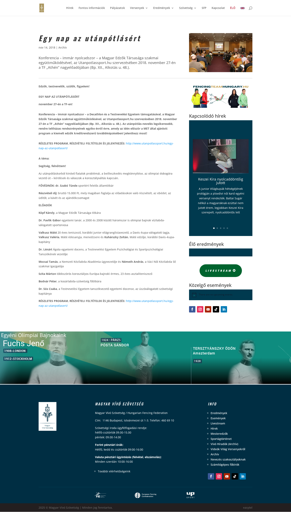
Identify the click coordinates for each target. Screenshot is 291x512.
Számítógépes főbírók (225, 464)
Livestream (218, 270)
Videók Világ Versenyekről (228, 449)
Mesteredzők (219, 434)
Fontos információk (92, 8)
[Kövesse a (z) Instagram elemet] (200, 309)
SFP (204, 8)
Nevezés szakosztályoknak (228, 459)
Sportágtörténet (221, 439)
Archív (62, 47)
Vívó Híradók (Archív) (224, 444)
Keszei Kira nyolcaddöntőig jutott (220, 181)
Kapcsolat (218, 8)
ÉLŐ (232, 8)
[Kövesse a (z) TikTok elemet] (216, 309)
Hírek (69, 8)
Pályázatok (117, 8)
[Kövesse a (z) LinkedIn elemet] (224, 309)
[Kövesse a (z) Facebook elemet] (192, 309)
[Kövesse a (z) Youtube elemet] (208, 309)
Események (218, 418)
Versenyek (137, 8)
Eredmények (161, 8)
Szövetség (186, 8)
